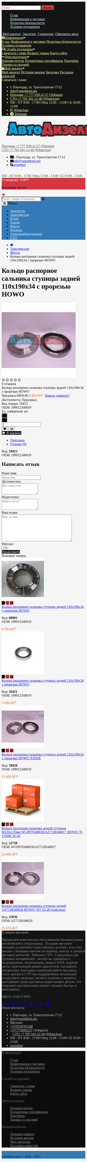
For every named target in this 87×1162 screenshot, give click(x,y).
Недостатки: (10, 497)
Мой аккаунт (13, 68)
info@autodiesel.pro (23, 91)
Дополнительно (15, 57)
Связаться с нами (14, 53)
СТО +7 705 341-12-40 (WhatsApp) (35, 98)
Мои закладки (20, 1141)
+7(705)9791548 (21, 1026)
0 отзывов (9, 384)
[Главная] (11, 245)
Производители (13, 61)
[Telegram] (48, 1004)
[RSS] (27, 1004)
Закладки (52, 72)
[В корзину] (3, 603)
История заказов (33, 72)
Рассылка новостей (24, 1145)
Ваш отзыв (9, 512)
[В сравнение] (12, 429)
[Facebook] (4, 1004)
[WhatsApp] (43, 1004)
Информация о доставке (27, 19)
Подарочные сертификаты (44, 61)
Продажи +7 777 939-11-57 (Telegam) (36, 95)
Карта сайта (58, 53)
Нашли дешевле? (57, 395)
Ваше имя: (9, 473)
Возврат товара (38, 53)
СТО (13, 238)
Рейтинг (8, 544)
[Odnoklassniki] (21, 1004)
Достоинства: (11, 481)
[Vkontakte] (9, 1004)
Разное (15, 222)
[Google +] (15, 1004)
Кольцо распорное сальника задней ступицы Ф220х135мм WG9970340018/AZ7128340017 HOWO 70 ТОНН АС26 (42, 832)
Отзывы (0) (18, 444)
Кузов (14, 218)
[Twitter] (32, 1004)
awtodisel (19, 165)
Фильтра (16, 230)
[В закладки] (5, 429)
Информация (14, 38)
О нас (14, 15)
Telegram (20, 114)
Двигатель (17, 211)
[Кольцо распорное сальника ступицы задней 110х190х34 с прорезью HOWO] (39, 376)
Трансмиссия (19, 215)
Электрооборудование (26, 234)
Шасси (15, 226)
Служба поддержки (19, 49)
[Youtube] (38, 1004)
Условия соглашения (25, 27)
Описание (17, 440)
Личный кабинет (22, 1134)
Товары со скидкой (15, 64)
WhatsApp (20, 110)
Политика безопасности (27, 23)
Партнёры (71, 61)
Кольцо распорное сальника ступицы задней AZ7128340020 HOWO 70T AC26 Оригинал (34, 907)
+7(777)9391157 (21, 1030)
